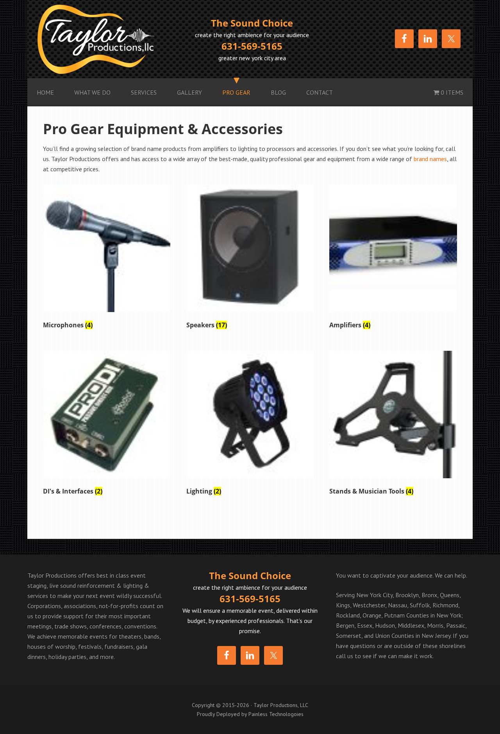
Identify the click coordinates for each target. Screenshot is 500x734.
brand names (430, 159)
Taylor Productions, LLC (109, 39)
